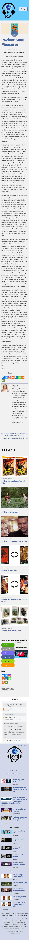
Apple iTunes (9, 649)
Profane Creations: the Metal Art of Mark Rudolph (20, 819)
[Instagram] (9, 377)
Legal (13, 773)
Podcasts (18, 771)
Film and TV (4, 478)
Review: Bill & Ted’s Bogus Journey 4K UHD (19, 905)
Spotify (9, 661)
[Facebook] (3, 377)
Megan (9, 49)
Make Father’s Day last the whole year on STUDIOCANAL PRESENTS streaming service (14, 800)
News (24, 771)
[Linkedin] (16, 377)
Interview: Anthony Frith (19, 832)
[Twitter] (6, 377)
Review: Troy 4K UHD (9, 570)
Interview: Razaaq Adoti (18, 840)
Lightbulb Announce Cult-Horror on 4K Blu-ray (20, 789)
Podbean (9, 645)
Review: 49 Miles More (9, 512)
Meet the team (11, 771)
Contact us (19, 773)
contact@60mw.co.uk (14, 933)
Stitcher (8, 653)
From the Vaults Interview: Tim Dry (19, 864)
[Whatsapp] (19, 377)
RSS (9, 665)
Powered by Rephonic (22, 745)
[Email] (3, 380)
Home (4, 771)
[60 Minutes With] (8, 17)
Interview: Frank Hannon (18, 856)
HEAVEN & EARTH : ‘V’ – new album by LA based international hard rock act (16, 434)
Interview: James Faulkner (18, 848)
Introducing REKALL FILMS (19, 780)
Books (15, 49)
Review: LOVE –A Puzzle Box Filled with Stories (14, 439)
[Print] (22, 377)
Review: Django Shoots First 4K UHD (19, 875)
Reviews (19, 49)
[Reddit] (13, 377)
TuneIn (9, 657)
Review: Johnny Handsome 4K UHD (14, 541)
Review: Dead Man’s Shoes (11, 630)
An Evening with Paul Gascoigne (19, 810)
